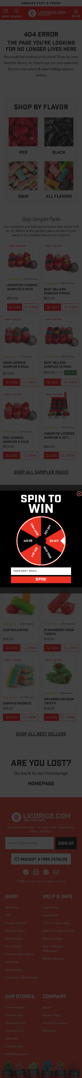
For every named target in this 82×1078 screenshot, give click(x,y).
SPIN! (41, 580)
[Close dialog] (79, 493)
